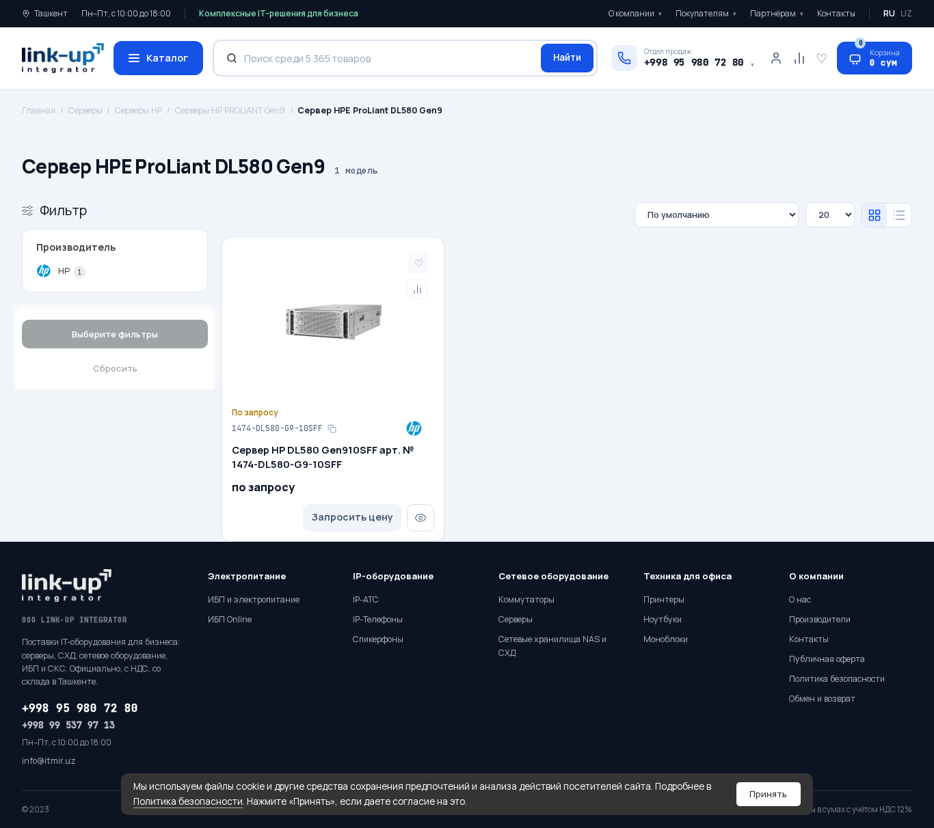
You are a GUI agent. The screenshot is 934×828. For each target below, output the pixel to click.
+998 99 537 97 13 (68, 725)
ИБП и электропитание (253, 599)
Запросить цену (352, 516)
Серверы (85, 110)
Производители (820, 619)
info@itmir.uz (49, 761)
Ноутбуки (662, 619)
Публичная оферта (827, 659)
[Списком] (899, 215)
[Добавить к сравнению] (417, 289)
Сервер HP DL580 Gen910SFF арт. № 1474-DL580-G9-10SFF (323, 456)
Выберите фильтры (115, 334)
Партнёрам (776, 13)
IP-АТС (366, 599)
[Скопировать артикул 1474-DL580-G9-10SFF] (331, 428)
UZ (906, 13)
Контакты (836, 13)
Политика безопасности (188, 801)
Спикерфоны (378, 639)
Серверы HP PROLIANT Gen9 (230, 110)
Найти (567, 57)
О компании (635, 13)
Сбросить (115, 368)
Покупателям (706, 13)
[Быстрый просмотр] (420, 518)
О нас (800, 599)
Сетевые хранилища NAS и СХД (552, 646)
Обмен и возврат (822, 698)
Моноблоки (665, 639)
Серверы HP (138, 110)
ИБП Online (230, 619)
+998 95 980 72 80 (80, 708)
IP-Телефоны (378, 619)
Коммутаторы (526, 599)
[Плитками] (874, 215)
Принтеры (663, 599)
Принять (768, 794)
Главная (38, 110)
